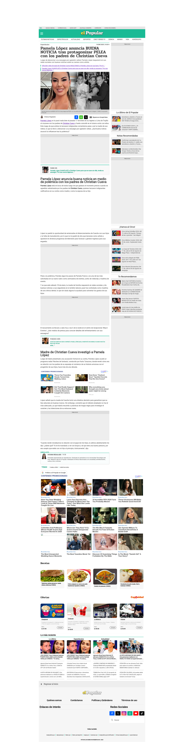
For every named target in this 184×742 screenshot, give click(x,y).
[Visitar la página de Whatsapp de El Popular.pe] (129, 713)
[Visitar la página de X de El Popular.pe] (118, 713)
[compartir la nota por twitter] (86, 117)
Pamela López (46, 121)
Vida (127, 39)
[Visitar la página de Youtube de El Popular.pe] (135, 713)
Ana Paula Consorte (85, 28)
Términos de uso (129, 700)
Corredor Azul (62, 28)
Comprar (60, 627)
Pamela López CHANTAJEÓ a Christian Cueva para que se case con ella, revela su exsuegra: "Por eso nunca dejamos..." (77, 171)
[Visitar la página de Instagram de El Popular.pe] (123, 713)
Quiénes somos (54, 700)
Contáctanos (76, 700)
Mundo (120, 39)
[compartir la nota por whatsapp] (81, 117)
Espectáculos (62, 39)
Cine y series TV (99, 39)
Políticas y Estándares (102, 700)
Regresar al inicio (51, 684)
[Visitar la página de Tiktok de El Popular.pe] (141, 713)
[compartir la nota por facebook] (76, 117)
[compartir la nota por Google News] (99, 117)
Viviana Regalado (50, 117)
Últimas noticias (47, 39)
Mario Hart (73, 28)
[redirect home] (92, 693)
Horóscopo (98, 28)
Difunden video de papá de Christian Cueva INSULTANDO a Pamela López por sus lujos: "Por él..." (73, 66)
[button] (41, 33)
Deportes (86, 39)
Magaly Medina (50, 28)
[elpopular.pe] (92, 36)
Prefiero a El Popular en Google (55, 473)
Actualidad (75, 39)
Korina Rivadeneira (110, 28)
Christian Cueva (69, 123)
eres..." (52, 345)
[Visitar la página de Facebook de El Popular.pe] (112, 713)
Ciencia (111, 39)
